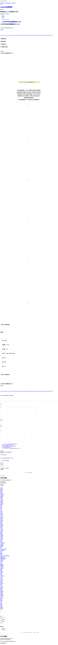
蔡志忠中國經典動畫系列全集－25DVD (8, 445)
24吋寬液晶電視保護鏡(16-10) (7, 447)
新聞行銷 (1, 598)
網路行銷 (1, 596)
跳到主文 (1, 9)
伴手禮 (1, 507)
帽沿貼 (1, 520)
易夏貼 (1, 497)
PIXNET (22, 632)
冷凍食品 (1, 514)
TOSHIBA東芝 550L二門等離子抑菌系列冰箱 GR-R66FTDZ (11, 448)
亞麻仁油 (1, 536)
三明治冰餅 (2, 494)
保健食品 (1, 535)
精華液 (1, 600)
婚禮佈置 (1, 565)
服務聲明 (37, 632)
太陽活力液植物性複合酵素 (4, 555)
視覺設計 (3, 619)
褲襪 (1, 582)
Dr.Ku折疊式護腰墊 (3, 549)
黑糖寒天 (1, 556)
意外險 (1, 541)
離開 (5, 643)
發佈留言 (2, 469)
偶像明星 (7, 460)
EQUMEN (2, 607)
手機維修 (1, 592)
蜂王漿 (1, 537)
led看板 (1, 580)
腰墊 (1, 552)
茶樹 (1, 601)
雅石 (1, 547)
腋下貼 (1, 498)
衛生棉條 (1, 594)
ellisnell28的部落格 (6, 7)
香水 (1, 602)
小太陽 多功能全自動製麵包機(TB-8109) (11, 21)
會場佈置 (1, 566)
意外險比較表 (2, 542)
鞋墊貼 (1, 501)
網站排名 (1, 561)
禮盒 (1, 506)
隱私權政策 (34, 632)
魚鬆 (1, 426)
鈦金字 (1, 579)
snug (1, 403)
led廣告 (1, 578)
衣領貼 (1, 487)
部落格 (3, 16)
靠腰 (1, 551)
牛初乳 (1, 538)
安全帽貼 (1, 496)
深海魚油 (1, 539)
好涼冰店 (1, 495)
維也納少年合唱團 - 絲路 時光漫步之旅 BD (9, 446)
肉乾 (1, 509)
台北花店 (1, 567)
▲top (1, 462)
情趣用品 (1, 587)
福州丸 (1, 513)
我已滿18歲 (2, 643)
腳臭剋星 (1, 521)
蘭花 (1, 548)
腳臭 (1, 522)
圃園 (1, 604)
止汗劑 (1, 499)
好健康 (1, 534)
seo (0, 597)
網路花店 (1, 564)
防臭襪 (1, 493)
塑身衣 (1, 420)
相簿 (3, 15)
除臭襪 (1, 492)
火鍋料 (1, 512)
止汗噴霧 (1, 500)
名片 (3, 17)
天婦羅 (1, 511)
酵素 (1, 540)
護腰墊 (1, 553)
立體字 (1, 572)
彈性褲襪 (1, 583)
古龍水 (1, 603)
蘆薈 (1, 599)
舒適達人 (1, 595)
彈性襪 (1, 581)
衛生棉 (1, 593)
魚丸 (1, 510)
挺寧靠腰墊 (2, 550)
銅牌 (1, 573)
